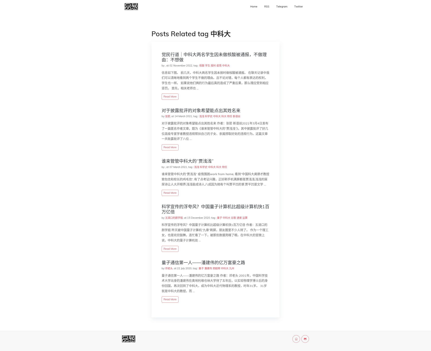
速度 (239, 217)
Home (253, 6)
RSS (266, 6)
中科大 (226, 65)
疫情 (219, 65)
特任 (229, 116)
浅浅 (201, 116)
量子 (219, 217)
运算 (244, 217)
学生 (207, 65)
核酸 (201, 65)
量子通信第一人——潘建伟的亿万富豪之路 (203, 262)
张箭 (167, 116)
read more (170, 96)
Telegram (281, 6)
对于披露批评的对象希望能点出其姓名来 (201, 110)
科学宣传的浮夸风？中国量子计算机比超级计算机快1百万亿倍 (215, 209)
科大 (223, 116)
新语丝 (236, 116)
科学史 (208, 116)
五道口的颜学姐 (174, 217)
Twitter (298, 6)
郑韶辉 (216, 268)
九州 (231, 268)
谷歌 (233, 217)
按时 (213, 65)
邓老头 (169, 268)
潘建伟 (208, 268)
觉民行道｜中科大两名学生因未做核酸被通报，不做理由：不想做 (214, 57)
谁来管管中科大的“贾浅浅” (187, 161)
